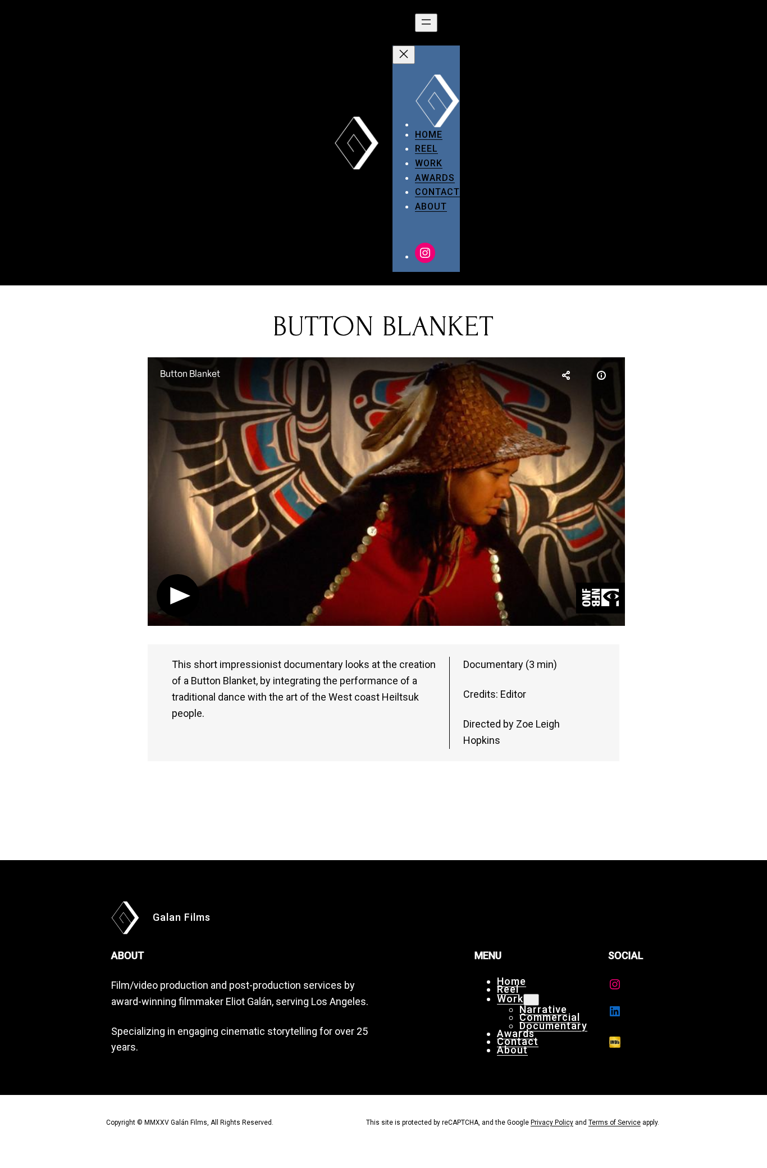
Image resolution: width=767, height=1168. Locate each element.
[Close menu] (403, 55)
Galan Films (182, 917)
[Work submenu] (531, 1000)
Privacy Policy (552, 1122)
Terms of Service (614, 1122)
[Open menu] (426, 22)
